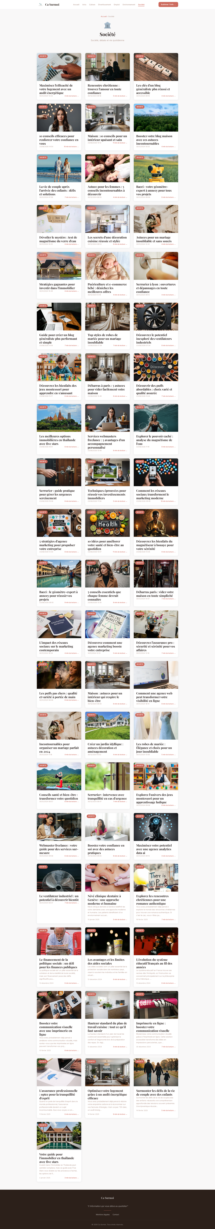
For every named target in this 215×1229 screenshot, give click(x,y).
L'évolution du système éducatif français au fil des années (154, 963)
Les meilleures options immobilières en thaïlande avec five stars (57, 440)
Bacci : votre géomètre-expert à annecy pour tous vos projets (154, 190)
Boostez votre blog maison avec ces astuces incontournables (154, 139)
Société (141, 4)
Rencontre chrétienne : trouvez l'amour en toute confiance (104, 89)
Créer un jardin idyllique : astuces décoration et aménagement (105, 747)
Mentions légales (103, 1214)
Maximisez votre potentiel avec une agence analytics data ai (154, 849)
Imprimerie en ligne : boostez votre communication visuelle (152, 1027)
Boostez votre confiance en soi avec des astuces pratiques (106, 849)
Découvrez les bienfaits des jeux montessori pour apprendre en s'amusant (58, 389)
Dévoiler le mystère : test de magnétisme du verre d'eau (58, 239)
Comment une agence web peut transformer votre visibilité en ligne (154, 697)
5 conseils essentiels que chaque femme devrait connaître (104, 595)
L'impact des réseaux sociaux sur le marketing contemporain (56, 646)
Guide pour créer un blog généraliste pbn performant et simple (58, 338)
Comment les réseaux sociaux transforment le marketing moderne (152, 494)
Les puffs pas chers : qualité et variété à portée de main (58, 695)
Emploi (117, 4)
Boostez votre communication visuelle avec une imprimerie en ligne (55, 1028)
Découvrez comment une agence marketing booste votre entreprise (105, 646)
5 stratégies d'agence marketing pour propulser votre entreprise (57, 545)
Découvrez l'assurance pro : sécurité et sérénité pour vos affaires (155, 646)
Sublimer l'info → (168, 4)
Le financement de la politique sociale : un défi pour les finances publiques (58, 963)
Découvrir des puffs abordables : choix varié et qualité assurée (154, 389)
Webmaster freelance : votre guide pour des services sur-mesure (58, 849)
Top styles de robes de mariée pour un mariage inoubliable (104, 338)
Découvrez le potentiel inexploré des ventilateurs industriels (154, 338)
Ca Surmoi (52, 4)
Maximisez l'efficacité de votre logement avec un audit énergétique (56, 89)
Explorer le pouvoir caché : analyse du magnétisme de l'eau (154, 440)
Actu (84, 4)
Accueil (76, 4)
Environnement (129, 4)
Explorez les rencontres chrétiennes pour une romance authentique (152, 899)
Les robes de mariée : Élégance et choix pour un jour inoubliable (154, 747)
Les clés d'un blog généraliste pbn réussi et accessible (153, 89)
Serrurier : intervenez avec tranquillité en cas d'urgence (107, 796)
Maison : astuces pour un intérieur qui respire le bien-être (105, 697)
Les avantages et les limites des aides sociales (106, 961)
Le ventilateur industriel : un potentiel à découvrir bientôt (59, 898)
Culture (92, 4)
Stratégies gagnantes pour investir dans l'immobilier (57, 286)
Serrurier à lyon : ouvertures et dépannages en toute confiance (156, 288)
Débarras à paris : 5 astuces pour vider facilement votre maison (106, 389)
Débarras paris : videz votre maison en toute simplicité (155, 594)
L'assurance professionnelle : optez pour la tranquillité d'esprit (58, 1094)
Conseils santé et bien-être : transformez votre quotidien (58, 796)
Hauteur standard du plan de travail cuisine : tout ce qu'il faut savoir (107, 1027)
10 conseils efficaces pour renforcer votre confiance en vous (58, 139)
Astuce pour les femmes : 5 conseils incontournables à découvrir (106, 190)
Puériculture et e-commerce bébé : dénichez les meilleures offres (107, 288)
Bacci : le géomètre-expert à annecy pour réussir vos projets (58, 595)
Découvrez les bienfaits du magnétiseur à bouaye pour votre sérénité (155, 545)
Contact (116, 1214)
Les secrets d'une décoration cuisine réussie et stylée (107, 239)
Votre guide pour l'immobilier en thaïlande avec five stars (56, 1158)
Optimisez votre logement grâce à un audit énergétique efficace (107, 1094)
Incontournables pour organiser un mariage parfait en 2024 (59, 747)
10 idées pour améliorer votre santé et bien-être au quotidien (106, 545)
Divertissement (104, 4)
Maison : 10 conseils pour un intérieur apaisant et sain (107, 138)
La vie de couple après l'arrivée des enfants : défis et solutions (57, 190)
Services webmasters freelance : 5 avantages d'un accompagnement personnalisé (106, 441)
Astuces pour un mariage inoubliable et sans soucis (154, 239)
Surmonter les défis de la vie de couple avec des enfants (155, 1092)
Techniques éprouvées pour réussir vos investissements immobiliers (107, 494)
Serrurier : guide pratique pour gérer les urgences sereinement (57, 494)
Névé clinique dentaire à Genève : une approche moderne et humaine (104, 899)
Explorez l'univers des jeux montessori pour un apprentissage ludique (154, 798)
